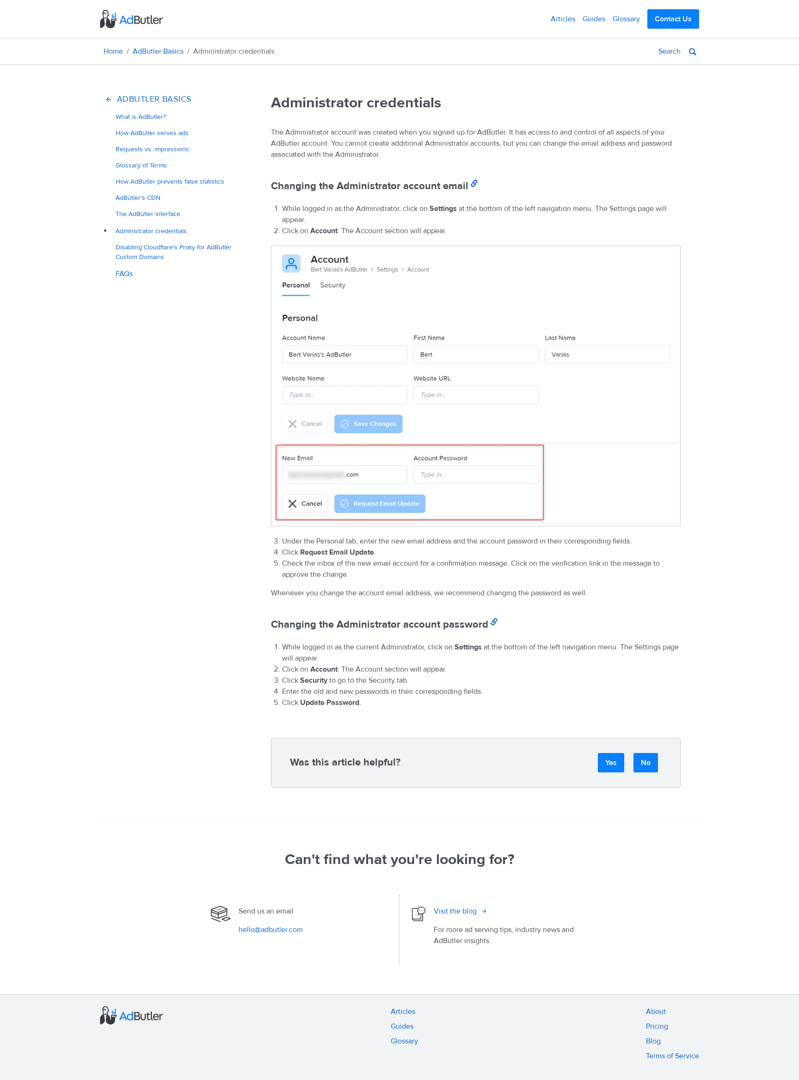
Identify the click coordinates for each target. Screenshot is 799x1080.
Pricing (657, 1026)
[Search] (692, 51)
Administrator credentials (151, 231)
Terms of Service (672, 1056)
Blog (653, 1041)
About (656, 1011)
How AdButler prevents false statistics (170, 181)
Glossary (626, 19)
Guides (594, 19)
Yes (611, 762)
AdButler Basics (158, 51)
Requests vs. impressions (152, 149)
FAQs (124, 273)
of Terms (141, 165)
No (646, 762)
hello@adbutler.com (271, 929)
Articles (563, 19)
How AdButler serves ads (152, 133)
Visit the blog (455, 911)
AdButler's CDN (138, 198)
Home (113, 51)
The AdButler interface (148, 214)
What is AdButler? (141, 117)
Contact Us (673, 19)
